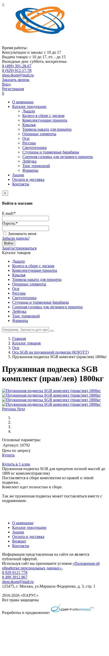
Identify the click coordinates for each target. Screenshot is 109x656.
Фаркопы (30, 170)
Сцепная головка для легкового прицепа (57, 157)
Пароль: (10, 223)
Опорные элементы (39, 134)
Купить (8, 455)
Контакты (20, 184)
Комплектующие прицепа (44, 120)
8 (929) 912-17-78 (16, 70)
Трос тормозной (36, 166)
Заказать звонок (15, 80)
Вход (6, 84)
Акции (18, 175)
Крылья (28, 125)
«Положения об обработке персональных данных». (51, 565)
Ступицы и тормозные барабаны (50, 152)
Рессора (29, 143)
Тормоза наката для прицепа (46, 129)
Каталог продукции (29, 106)
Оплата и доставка (28, 179)
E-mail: (9, 213)
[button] (9, 409)
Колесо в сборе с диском (43, 115)
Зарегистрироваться (19, 248)
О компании (22, 102)
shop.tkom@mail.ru (18, 75)
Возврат (19, 541)
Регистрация (13, 89)
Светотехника (34, 147)
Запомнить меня (22, 233)
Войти (8, 243)
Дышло (28, 111)
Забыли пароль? (16, 238)
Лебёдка (29, 161)
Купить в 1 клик (16, 464)
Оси (25, 138)
